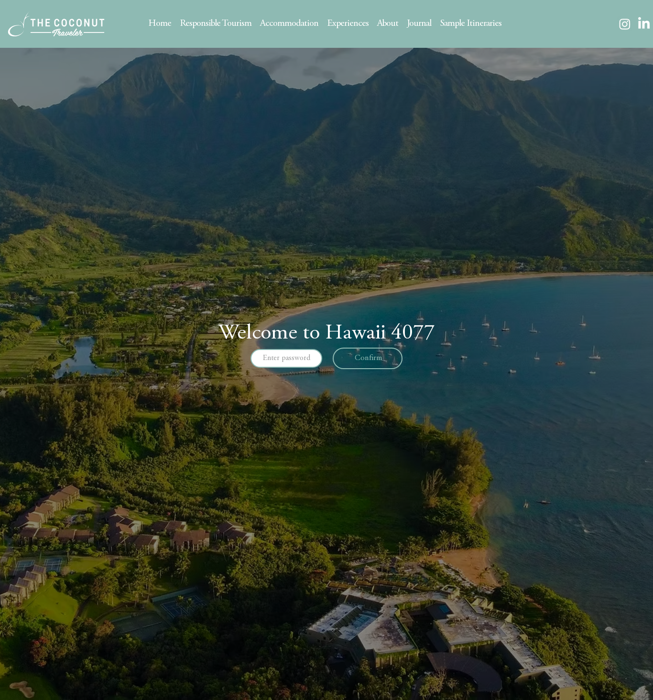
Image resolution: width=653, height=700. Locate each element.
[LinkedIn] (644, 24)
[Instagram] (625, 24)
